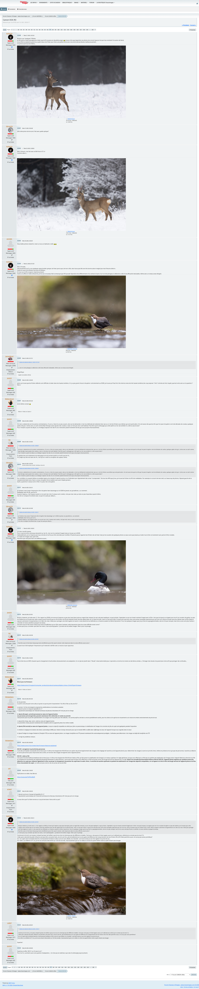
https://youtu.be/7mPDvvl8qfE (26, 777)
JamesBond (9, 356)
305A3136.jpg (71, 119)
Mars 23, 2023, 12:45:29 (27, 380)
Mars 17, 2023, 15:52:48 (27, 128)
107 (81, 29)
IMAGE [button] (76, 2)
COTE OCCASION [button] (55, 2)
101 (61, 29)
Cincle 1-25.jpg (71, 915)
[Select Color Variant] (197, 3)
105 (74, 29)
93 (39, 29)
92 (37, 29)
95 (44, 29)
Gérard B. (9, 126)
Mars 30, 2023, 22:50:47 (27, 925)
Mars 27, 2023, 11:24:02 (27, 657)
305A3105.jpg (71, 231)
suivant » (193, 25)
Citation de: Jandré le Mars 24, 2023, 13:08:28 (28, 445)
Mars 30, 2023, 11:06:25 (27, 770)
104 (71, 29)
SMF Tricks (12, 983)
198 (92, 29)
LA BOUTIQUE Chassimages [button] (105, 2)
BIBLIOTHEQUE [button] (67, 2)
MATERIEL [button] (84, 2)
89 (29, 29)
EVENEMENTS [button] (43, 2)
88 (26, 29)
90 (31, 29)
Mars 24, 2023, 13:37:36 (27, 463)
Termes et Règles (188, 987)
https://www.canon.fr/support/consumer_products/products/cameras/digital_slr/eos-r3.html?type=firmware (49, 685)
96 (47, 29)
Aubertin (9, 33)
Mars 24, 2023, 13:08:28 (27, 420)
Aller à (168, 974)
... (89, 29)
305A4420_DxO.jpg (72, 349)
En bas (4, 29)
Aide (181, 987)
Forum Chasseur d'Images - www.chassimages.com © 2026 (181, 985)
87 (23, 29)
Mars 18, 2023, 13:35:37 (27, 240)
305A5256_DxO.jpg (72, 605)
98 (52, 29)
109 (87, 29)
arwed (9, 789)
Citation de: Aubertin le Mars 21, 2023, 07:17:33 (29, 362)
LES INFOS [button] (33, 2)
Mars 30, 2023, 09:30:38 (27, 742)
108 (84, 29)
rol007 (9, 923)
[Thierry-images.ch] (11, 47)
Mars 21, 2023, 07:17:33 (29, 263)
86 (21, 29)
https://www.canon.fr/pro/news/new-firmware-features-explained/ (37, 745)
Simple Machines (18, 985)
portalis (9, 239)
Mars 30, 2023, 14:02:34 (27, 791)
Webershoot (9, 399)
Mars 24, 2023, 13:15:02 (27, 441)
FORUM (91, 2)
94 (42, 29)
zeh (9, 768)
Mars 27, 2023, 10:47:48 (27, 635)
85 (18, 29)
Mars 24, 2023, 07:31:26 (27, 400)
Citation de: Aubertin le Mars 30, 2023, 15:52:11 (29, 929)
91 (34, 29)
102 (65, 29)
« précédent (185, 25)
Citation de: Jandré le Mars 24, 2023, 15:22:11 (28, 512)
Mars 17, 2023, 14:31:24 (29, 35)
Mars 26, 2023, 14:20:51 (29, 528)
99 (55, 29)
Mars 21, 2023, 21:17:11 (27, 358)
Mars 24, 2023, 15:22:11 (27, 487)
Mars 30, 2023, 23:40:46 (27, 948)
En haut (5, 967)
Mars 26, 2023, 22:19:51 (27, 614)
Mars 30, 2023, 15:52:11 (29, 817)
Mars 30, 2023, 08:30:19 (27, 678)
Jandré (9, 378)
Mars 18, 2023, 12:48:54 (29, 148)
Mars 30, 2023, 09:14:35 (27, 698)
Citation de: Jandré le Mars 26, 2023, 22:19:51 (28, 639)
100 (58, 29)
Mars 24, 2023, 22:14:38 (27, 508)
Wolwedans (9, 697)
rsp (9, 440)
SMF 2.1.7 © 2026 (7, 985)
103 (68, 29)
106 (77, 29)
